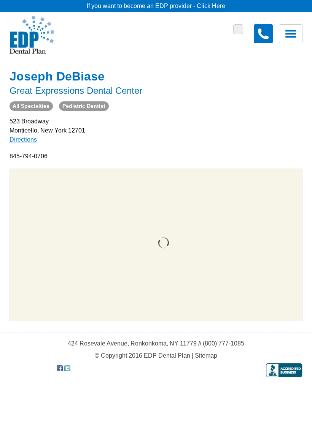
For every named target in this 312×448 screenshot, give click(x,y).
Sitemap (206, 355)
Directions (23, 139)
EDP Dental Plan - (37, 33)
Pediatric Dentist (83, 106)
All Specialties (31, 106)
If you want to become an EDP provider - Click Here (156, 6)
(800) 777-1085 (223, 343)
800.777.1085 (263, 33)
